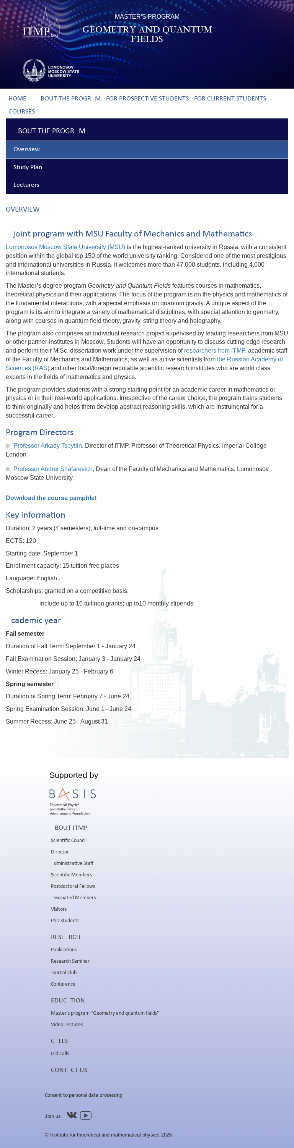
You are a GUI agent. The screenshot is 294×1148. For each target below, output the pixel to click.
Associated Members (73, 898)
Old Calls (60, 1054)
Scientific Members (71, 875)
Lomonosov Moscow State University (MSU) (66, 247)
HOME (17, 98)
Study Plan (27, 167)
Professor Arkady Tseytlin (47, 445)
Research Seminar (70, 961)
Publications (64, 950)
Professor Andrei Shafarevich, (53, 469)
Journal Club (64, 973)
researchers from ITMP (214, 350)
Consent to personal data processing (83, 1095)
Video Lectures (67, 1025)
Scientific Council (69, 841)
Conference (63, 984)
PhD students (65, 921)
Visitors (59, 909)
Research (65, 937)
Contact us (69, 1070)
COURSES (21, 111)
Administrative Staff (72, 863)
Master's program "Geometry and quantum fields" (105, 1013)
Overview (26, 149)
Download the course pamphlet (51, 498)
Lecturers (26, 185)
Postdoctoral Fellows (73, 886)
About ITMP (69, 828)
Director (60, 852)
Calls (59, 1041)
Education (68, 1000)
